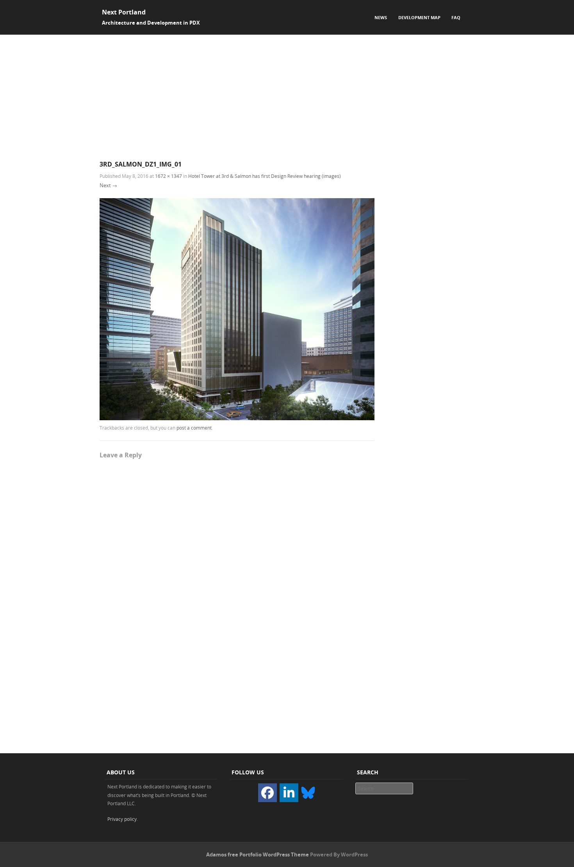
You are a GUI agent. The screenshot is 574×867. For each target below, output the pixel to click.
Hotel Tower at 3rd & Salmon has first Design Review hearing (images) (264, 176)
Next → (108, 185)
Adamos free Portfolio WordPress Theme (257, 854)
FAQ (455, 17)
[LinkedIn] (289, 792)
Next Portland (124, 12)
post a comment (194, 428)
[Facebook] (267, 792)
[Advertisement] (287, 93)
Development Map (419, 17)
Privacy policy (122, 819)
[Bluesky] (308, 792)
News (380, 17)
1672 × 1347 (168, 176)
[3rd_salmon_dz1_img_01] (237, 418)
